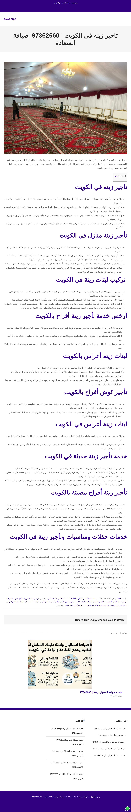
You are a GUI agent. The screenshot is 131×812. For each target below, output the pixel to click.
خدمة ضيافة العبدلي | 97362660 (70, 740)
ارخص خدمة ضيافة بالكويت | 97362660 (66, 751)
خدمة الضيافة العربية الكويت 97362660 (82, 599)
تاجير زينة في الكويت (101, 187)
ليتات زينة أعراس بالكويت (95, 605)
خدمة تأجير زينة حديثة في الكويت (115, 605)
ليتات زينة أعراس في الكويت (75, 605)
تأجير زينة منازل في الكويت (103, 602)
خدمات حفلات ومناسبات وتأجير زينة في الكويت (23, 602)
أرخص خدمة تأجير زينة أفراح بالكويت (26, 599)
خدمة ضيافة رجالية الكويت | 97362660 (67, 763)
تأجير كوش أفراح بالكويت (84, 602)
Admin (118, 599)
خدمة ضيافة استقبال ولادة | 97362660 (59, 664)
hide (116, 176)
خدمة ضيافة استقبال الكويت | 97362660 (66, 774)
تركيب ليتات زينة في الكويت (49, 602)
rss (76, 721)
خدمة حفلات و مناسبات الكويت (57, 599)
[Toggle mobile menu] (126, 18)
